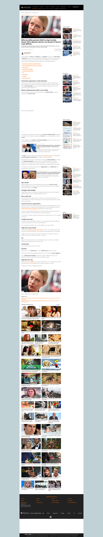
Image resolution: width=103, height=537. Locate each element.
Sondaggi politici (56, 8)
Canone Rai (25, 74)
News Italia (80, 513)
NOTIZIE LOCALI (75, 45)
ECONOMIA (53, 6)
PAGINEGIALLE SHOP (45, 534)
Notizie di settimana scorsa (26, 506)
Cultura (22, 500)
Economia (70, 498)
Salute (37, 500)
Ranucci (48, 8)
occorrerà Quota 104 (48, 155)
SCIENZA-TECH (63, 6)
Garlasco (44, 8)
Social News (70, 500)
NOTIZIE (27, 7)
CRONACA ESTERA (76, 28)
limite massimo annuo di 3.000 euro (29, 208)
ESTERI (58, 6)
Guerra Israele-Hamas (72, 502)
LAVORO (29, 14)
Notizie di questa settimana (26, 505)
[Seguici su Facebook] (51, 517)
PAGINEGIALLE (39, 534)
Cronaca (22, 498)
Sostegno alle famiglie (28, 69)
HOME (22, 14)
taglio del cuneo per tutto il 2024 (35, 229)
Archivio (68, 513)
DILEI (62, 534)
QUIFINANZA (68, 534)
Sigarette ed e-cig (27, 78)
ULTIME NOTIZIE (35, 6)
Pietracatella (40, 8)
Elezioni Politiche (55, 502)
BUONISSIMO (73, 534)
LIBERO (32, 534)
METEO (74, 167)
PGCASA (50, 534)
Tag (74, 513)
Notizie (26, 513)
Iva (23, 72)
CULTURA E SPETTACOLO (77, 86)
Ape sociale (25, 67)
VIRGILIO (35, 534)
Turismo (24, 76)
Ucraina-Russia (39, 502)
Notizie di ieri (23, 503)
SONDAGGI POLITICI (76, 190)
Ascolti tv (51, 8)
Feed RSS (48, 513)
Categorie (62, 513)
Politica (37, 498)
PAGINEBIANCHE (54, 534)
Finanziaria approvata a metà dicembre (32, 63)
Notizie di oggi (24, 502)
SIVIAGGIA (64, 534)
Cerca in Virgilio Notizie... (36, 513)
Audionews (75, 6)
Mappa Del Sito (55, 513)
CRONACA (42, 6)
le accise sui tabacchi (30, 261)
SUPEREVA (76, 534)
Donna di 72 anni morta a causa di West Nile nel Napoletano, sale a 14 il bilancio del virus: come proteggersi (40, 299)
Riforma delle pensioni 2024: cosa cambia (32, 65)
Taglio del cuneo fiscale (28, 71)
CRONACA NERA (75, 34)
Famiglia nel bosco (63, 8)
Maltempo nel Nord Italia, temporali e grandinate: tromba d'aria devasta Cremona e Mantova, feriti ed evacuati (40, 301)
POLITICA (47, 6)
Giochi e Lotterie (55, 500)
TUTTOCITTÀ (59, 534)
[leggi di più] (60, 53)
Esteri (53, 498)
